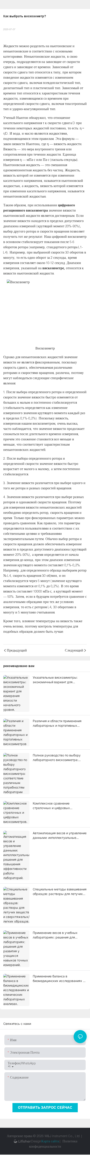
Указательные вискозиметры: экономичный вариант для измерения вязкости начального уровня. (57, 680)
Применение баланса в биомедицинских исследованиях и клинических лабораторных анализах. (59, 978)
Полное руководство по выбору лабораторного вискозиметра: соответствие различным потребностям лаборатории (57, 757)
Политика (69, 1141)
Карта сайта (50, 1141)
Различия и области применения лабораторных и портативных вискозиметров (57, 723)
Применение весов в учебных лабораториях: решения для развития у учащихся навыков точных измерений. (55, 935)
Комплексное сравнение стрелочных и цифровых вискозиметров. (51, 805)
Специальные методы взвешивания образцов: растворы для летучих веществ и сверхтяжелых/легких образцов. (60, 891)
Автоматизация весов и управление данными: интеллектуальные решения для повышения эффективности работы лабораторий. (60, 835)
